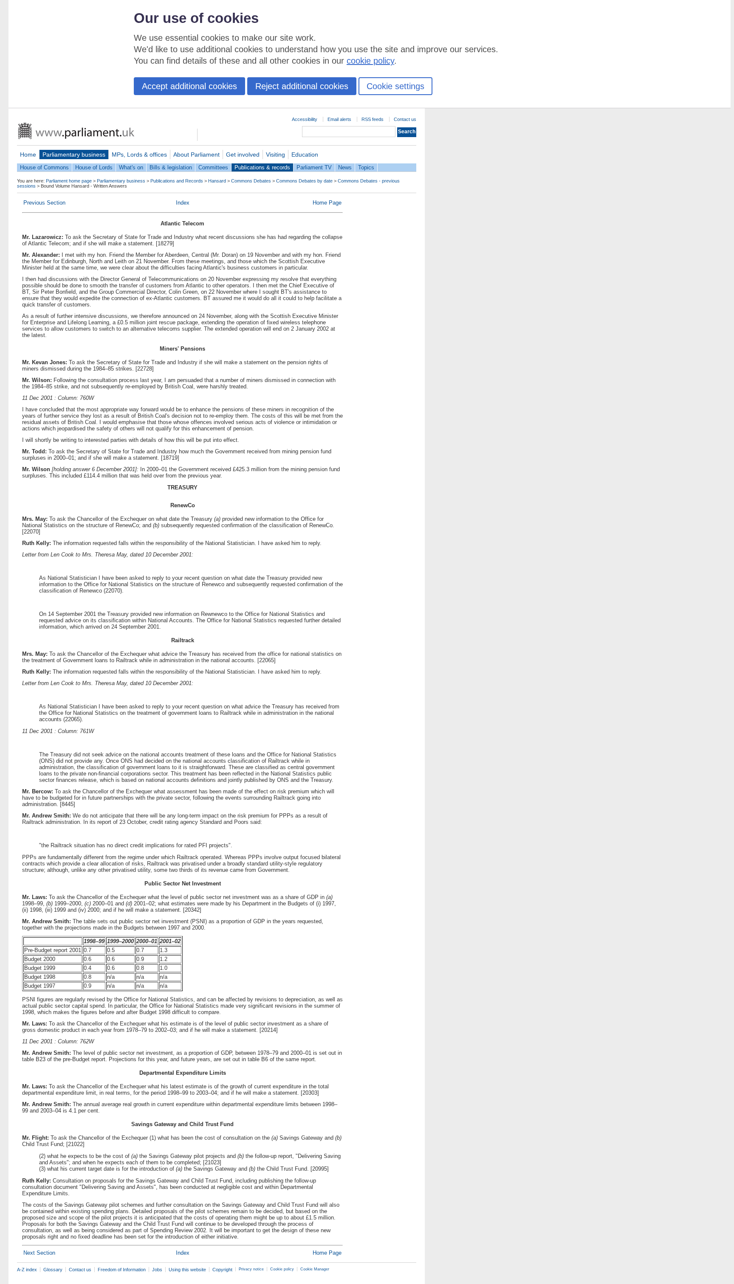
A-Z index (27, 1269)
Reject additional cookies (301, 86)
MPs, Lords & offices (139, 154)
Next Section (39, 1253)
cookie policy (370, 60)
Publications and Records (176, 180)
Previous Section (44, 202)
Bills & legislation (171, 167)
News (345, 167)
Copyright (222, 1269)
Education (304, 154)
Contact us (405, 119)
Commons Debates (251, 180)
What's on (131, 167)
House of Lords (94, 167)
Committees (213, 167)
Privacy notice (251, 1269)
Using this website (187, 1269)
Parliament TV (314, 167)
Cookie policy (282, 1269)
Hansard (217, 180)
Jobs (157, 1269)
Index (182, 202)
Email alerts (339, 119)
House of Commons (44, 167)
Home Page (327, 202)
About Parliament (196, 154)
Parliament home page (69, 180)
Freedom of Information (122, 1269)
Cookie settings (395, 86)
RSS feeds (372, 119)
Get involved (243, 154)
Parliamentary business (73, 154)
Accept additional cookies (189, 86)
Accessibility (304, 119)
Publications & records (262, 167)
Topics (366, 167)
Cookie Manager (314, 1269)
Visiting (275, 154)
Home (28, 154)
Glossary (52, 1269)
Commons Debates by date (304, 180)
